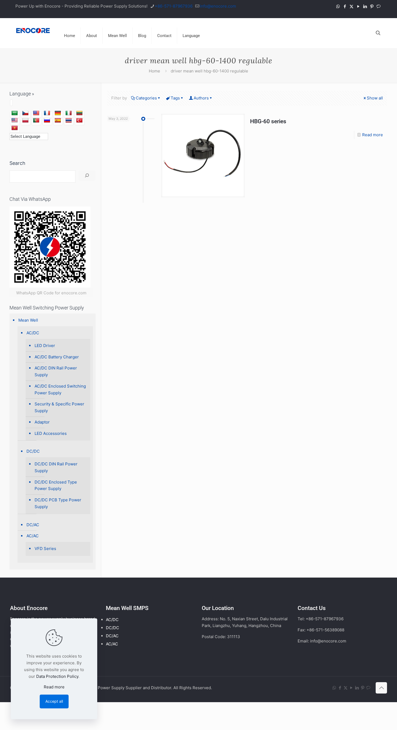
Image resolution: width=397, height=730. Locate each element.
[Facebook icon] (345, 6)
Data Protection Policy (57, 676)
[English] (36, 113)
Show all (375, 98)
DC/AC (32, 524)
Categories (146, 98)
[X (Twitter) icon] (351, 6)
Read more (372, 134)
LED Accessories (51, 433)
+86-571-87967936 (174, 6)
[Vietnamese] (14, 128)
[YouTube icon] (358, 6)
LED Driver (45, 345)
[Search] (87, 175)
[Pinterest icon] (372, 6)
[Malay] (14, 120)
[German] (58, 113)
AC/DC (32, 332)
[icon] (378, 6)
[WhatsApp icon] (338, 6)
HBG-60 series (268, 121)
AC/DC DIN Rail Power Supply (56, 371)
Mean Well (28, 320)
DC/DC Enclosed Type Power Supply (56, 485)
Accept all (54, 701)
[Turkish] (79, 120)
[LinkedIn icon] (365, 6)
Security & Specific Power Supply (59, 407)
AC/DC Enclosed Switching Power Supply (60, 389)
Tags (175, 98)
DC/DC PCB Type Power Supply (58, 503)
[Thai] (68, 120)
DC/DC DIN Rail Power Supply (56, 467)
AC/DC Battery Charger (57, 356)
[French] (47, 113)
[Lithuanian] (79, 113)
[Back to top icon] (381, 688)
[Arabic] (14, 113)
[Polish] (25, 120)
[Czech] (25, 113)
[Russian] (47, 120)
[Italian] (68, 113)
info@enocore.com (218, 6)
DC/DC (33, 451)
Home (154, 71)
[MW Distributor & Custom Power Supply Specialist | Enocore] (33, 30)
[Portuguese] (36, 120)
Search (17, 163)
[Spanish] (58, 120)
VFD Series (45, 548)
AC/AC (32, 535)
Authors (201, 98)
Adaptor (42, 422)
